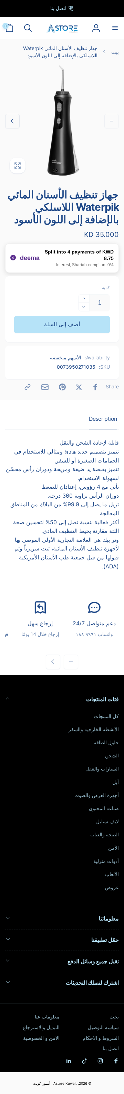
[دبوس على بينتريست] (62, 387)
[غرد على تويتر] (78, 387)
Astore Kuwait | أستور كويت (55, 1083)
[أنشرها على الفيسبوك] (95, 387)
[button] (114, 28)
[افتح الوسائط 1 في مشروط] (62, 121)
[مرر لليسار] (111, 121)
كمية (106, 287)
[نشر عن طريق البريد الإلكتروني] (45, 387)
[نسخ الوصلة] (27, 387)
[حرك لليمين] (12, 121)
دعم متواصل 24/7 (94, 623)
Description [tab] (103, 418)
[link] (62, 8)
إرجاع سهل (40, 623)
